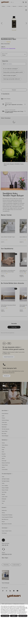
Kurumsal (4, 507)
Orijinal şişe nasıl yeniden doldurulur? (11, 78)
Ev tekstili (8, 6)
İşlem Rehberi (4, 410)
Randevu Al (6, 375)
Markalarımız (4, 439)
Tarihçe (3, 512)
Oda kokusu (21, 6)
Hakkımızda (4, 510)
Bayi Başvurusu (5, 519)
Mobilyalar (4, 498)
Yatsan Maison (5, 445)
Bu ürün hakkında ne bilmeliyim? (10, 68)
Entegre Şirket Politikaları (7, 514)
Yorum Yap (14, 327)
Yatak (3, 476)
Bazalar (3, 494)
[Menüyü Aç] (26, 2)
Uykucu (3, 467)
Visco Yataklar (5, 485)
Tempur (3, 447)
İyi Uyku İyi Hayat (16, 564)
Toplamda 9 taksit (12, 48)
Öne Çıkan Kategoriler (6, 473)
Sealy (3, 449)
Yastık (3, 483)
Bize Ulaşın (4, 433)
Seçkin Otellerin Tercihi (6, 530)
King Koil (3, 453)
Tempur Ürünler (5, 490)
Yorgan (3, 501)
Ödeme (3, 417)
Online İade (4, 422)
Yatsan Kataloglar (5, 582)
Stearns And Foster (6, 462)
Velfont (3, 458)
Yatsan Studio (5, 465)
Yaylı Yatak (4, 492)
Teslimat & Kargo (5, 420)
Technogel (4, 460)
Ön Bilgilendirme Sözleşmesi (18, 603)
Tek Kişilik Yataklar (5, 481)
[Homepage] (5, 2)
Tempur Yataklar (5, 487)
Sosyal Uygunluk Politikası (7, 517)
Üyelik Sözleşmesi (8, 603)
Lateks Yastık (4, 496)
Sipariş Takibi (4, 431)
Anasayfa (3, 6)
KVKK (3, 603)
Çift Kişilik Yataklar (5, 478)
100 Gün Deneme (5, 429)
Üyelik (3, 415)
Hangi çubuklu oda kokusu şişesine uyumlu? (13, 72)
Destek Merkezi (5, 413)
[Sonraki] (25, 227)
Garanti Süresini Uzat (8, 356)
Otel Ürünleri (4, 527)
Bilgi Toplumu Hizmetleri (7, 523)
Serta (3, 451)
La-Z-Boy (4, 456)
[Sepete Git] (23, 2)
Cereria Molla (4, 469)
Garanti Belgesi (5, 435)
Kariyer (3, 521)
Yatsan (3, 442)
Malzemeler (4, 426)
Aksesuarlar (14, 6)
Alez (3, 503)
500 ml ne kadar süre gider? (9, 75)
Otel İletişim (4, 533)
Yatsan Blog (6, 564)
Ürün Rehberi (4, 424)
